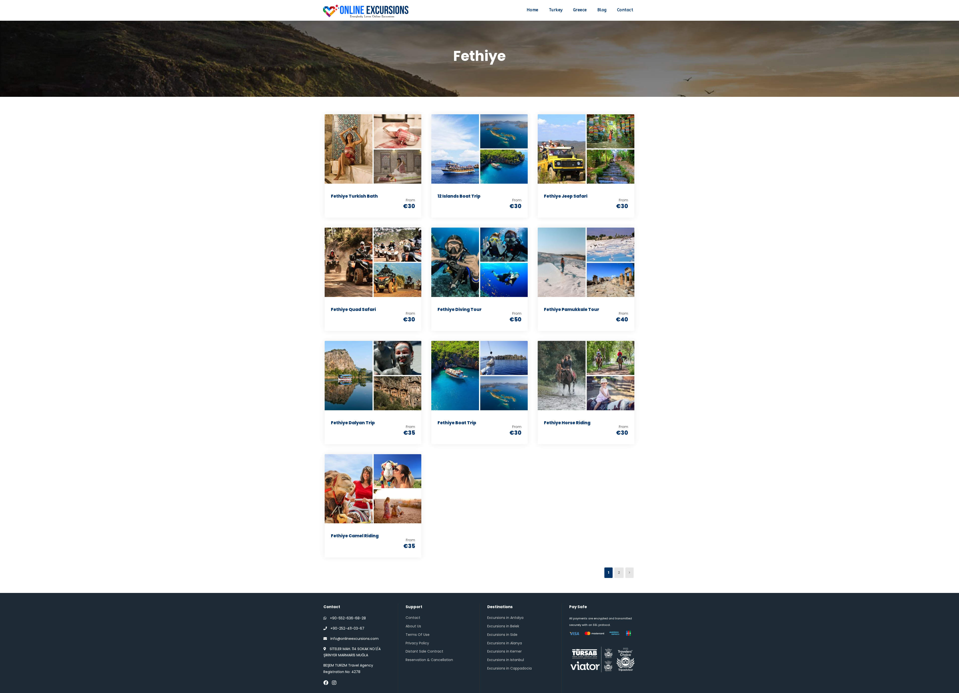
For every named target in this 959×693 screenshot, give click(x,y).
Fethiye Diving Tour (459, 309)
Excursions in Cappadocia (509, 668)
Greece (580, 9)
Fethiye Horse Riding (567, 423)
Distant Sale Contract (424, 651)
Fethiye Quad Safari (353, 309)
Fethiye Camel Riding (355, 536)
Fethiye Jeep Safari (565, 196)
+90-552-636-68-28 (348, 618)
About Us (413, 626)
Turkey (556, 9)
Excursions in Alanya (504, 643)
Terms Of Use (418, 634)
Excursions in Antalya (505, 617)
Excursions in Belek (503, 626)
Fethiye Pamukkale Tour (571, 309)
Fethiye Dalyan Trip (353, 423)
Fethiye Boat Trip (457, 423)
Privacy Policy (417, 643)
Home (532, 9)
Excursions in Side (502, 634)
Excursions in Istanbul (505, 659)
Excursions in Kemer (504, 651)
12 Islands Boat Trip (459, 196)
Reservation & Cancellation (429, 659)
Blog (602, 9)
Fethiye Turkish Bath (354, 196)
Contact (625, 9)
